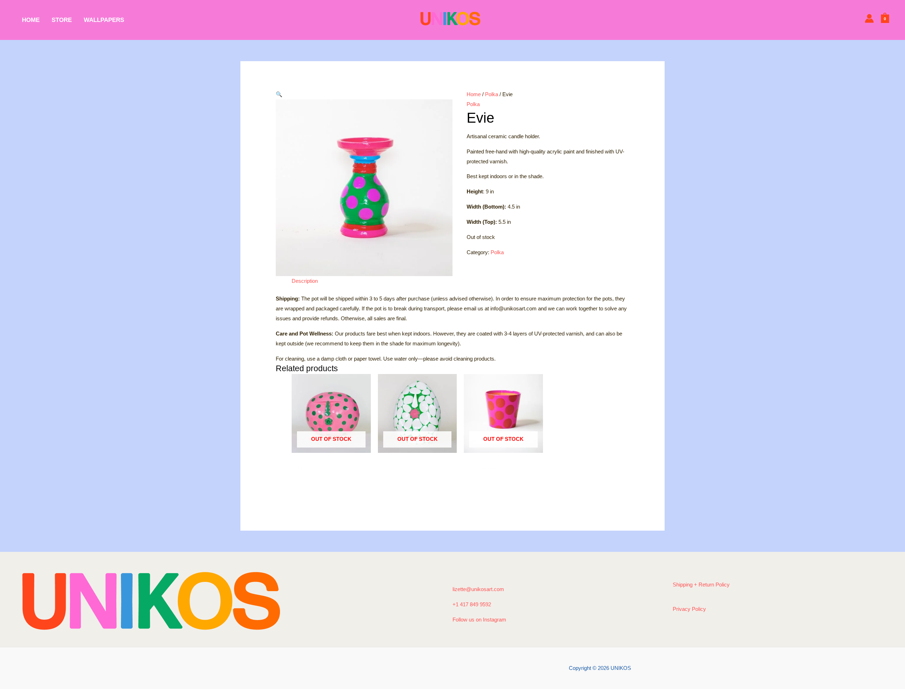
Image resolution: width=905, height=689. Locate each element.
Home (474, 94)
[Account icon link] (869, 18)
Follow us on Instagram (479, 620)
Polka (491, 94)
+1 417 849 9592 (471, 604)
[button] (364, 94)
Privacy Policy (689, 609)
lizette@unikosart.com (478, 589)
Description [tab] (305, 281)
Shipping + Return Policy (701, 585)
